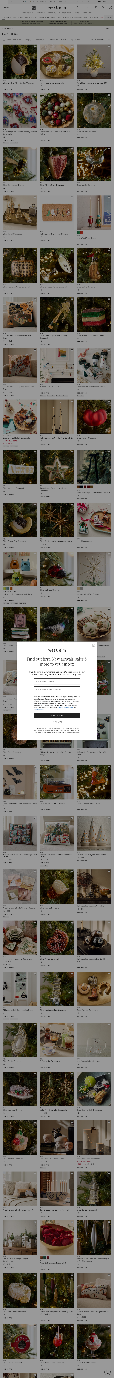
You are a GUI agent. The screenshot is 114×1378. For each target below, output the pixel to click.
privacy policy (51, 732)
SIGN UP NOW (57, 715)
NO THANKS (57, 722)
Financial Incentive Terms (45, 730)
